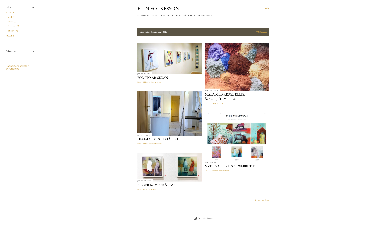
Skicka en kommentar (152, 82)
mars (11, 21)
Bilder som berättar (156, 185)
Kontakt (166, 15)
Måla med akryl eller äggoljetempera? (225, 96)
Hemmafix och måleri (157, 139)
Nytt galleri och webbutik (230, 166)
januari (12, 30)
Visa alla (261, 32)
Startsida (143, 15)
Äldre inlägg (261, 200)
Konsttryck (205, 15)
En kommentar (217, 103)
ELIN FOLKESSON (158, 8)
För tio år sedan (152, 77)
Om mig (155, 15)
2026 (10, 12)
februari (13, 26)
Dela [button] (139, 82)
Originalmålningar (184, 15)
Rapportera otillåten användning (17, 67)
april (11, 17)
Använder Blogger (205, 218)
